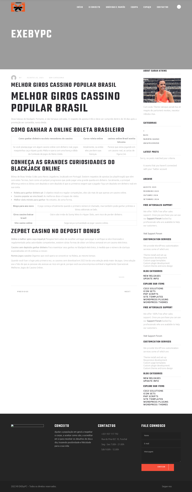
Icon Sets (149, 291)
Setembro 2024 (151, 199)
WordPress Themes (155, 302)
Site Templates (153, 297)
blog (145, 135)
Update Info (151, 278)
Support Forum (154, 218)
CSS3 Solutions (153, 288)
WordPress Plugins (155, 299)
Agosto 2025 (150, 187)
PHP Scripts (151, 294)
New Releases (152, 276)
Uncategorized (151, 143)
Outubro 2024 (150, 195)
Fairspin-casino (151, 139)
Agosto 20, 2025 (35, 77)
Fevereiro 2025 (151, 191)
